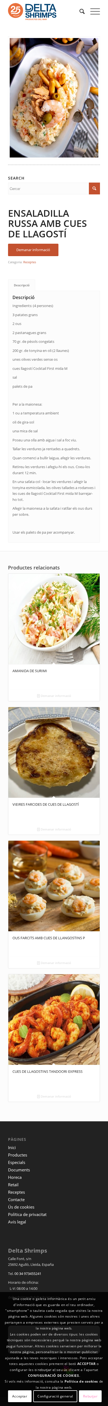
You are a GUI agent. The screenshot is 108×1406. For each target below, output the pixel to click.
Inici (12, 1147)
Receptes (29, 262)
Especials (16, 1162)
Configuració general (55, 1396)
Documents (19, 1169)
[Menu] (92, 11)
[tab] (21, 285)
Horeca (15, 1177)
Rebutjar (90, 1396)
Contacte (16, 1199)
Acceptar (19, 1396)
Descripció (22, 285)
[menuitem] (79, 11)
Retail (13, 1184)
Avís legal (17, 1222)
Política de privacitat (27, 1214)
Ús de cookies (21, 1207)
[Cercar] (79, 11)
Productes (17, 1155)
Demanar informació (55, 696)
